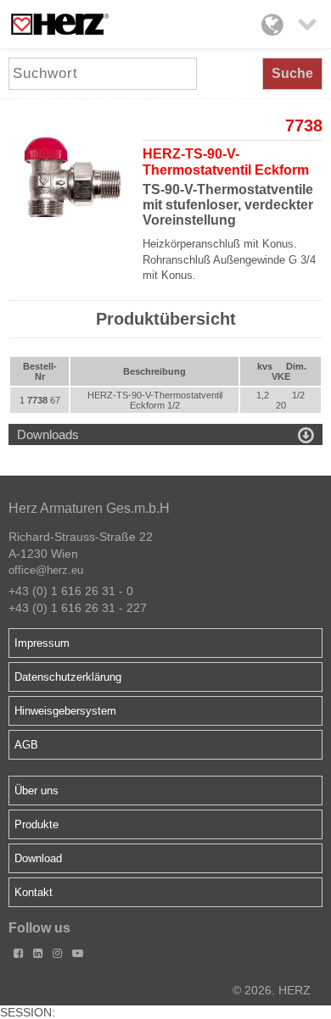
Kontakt (33, 892)
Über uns (36, 790)
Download (38, 858)
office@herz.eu (45, 570)
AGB (26, 744)
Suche (292, 73)
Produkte (36, 824)
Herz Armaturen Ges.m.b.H (89, 508)
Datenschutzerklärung (67, 677)
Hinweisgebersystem (65, 710)
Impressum (42, 643)
